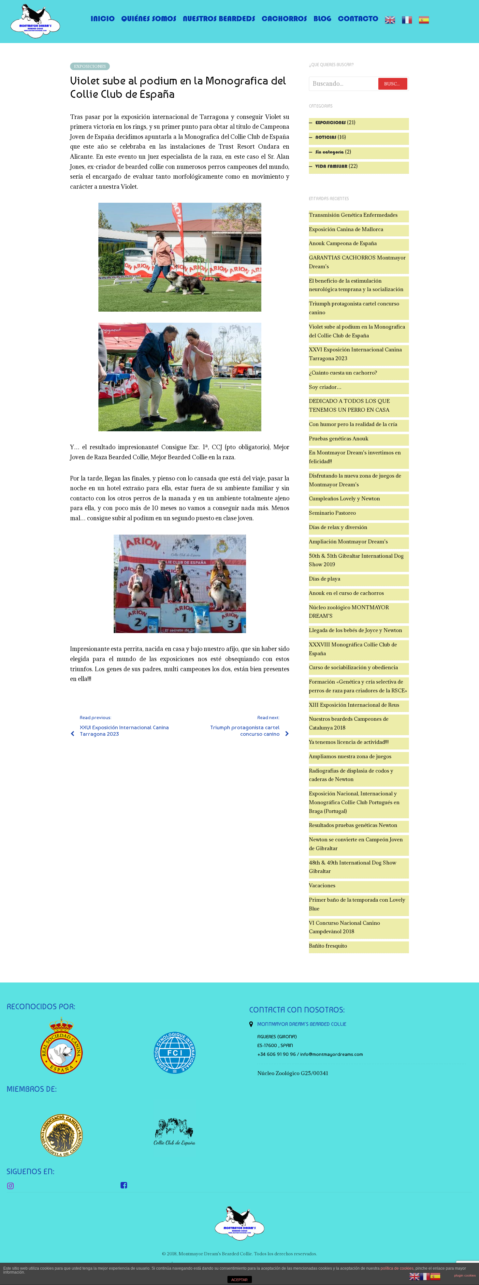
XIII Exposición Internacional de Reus (354, 705)
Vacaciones (322, 885)
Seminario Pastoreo (332, 513)
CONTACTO (358, 18)
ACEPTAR (239, 1280)
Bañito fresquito (328, 945)
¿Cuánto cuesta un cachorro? (343, 372)
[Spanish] (423, 19)
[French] (407, 19)
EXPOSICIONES (90, 66)
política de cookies (397, 1268)
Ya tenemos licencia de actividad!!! (349, 742)
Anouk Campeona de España (343, 243)
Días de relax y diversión (338, 527)
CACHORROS (284, 18)
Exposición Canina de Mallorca (346, 229)
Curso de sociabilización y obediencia (353, 667)
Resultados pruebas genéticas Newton (353, 825)
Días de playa (324, 578)
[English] (390, 19)
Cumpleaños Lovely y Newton (344, 498)
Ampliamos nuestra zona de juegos (350, 756)
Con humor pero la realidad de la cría (353, 424)
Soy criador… (325, 387)
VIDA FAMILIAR (331, 166)
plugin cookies (465, 1275)
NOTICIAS (325, 137)
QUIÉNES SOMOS (148, 18)
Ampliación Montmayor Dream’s (348, 541)
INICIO (103, 18)
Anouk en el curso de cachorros (346, 593)
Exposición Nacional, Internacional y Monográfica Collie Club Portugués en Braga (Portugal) (354, 802)
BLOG (322, 18)
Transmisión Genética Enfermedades (353, 215)
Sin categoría (329, 152)
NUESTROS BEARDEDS (219, 18)
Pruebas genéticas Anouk (339, 438)
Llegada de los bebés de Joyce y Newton (355, 630)
